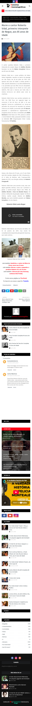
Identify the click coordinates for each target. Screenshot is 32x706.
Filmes (16, 631)
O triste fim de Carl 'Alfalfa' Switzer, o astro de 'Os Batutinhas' (15, 455)
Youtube (26, 281)
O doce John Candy (14, 578)
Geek (16, 634)
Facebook (24, 278)
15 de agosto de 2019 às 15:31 (13, 375)
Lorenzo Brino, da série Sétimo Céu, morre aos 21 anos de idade (19, 595)
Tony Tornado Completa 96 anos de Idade (19, 336)
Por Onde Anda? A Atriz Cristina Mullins (18, 587)
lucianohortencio (12, 361)
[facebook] (14, 1)
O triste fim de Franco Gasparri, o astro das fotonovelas (18, 545)
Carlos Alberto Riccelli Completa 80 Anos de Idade (17, 10)
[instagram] (16, 1)
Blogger (16, 703)
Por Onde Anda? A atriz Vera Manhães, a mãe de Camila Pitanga (15, 465)
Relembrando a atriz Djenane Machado (14, 446)
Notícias (16, 636)
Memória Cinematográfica (20, 316)
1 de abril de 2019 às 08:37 (12, 362)
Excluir (14, 369)
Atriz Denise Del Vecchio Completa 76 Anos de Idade (19, 344)
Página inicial (6, 17)
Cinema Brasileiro (14, 17)
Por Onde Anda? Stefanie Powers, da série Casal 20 (19, 563)
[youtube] (10, 515)
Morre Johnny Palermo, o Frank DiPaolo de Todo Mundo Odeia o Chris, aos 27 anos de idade (18, 554)
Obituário (15, 285)
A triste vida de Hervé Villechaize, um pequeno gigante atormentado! (14, 435)
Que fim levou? (16, 647)
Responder (10, 369)
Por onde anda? (16, 644)
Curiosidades (16, 629)
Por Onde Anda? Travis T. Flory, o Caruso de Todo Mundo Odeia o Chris (18, 528)
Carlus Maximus (12, 374)
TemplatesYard (16, 702)
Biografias (16, 624)
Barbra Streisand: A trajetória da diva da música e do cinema (18, 603)
